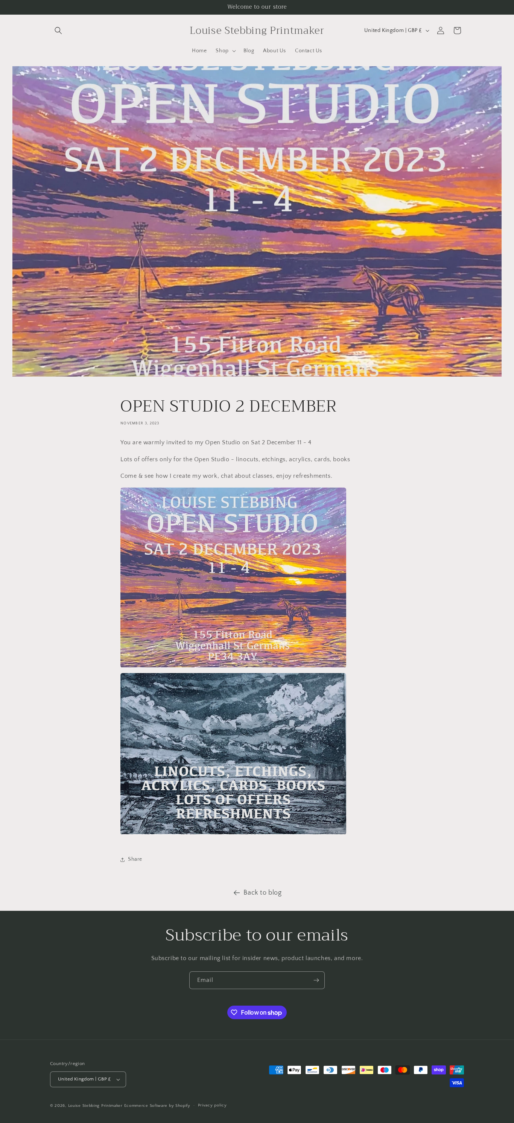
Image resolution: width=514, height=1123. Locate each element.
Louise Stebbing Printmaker (95, 1105)
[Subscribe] (316, 980)
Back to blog (262, 893)
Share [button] (135, 859)
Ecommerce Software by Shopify (157, 1105)
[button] (58, 30)
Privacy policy (212, 1105)
